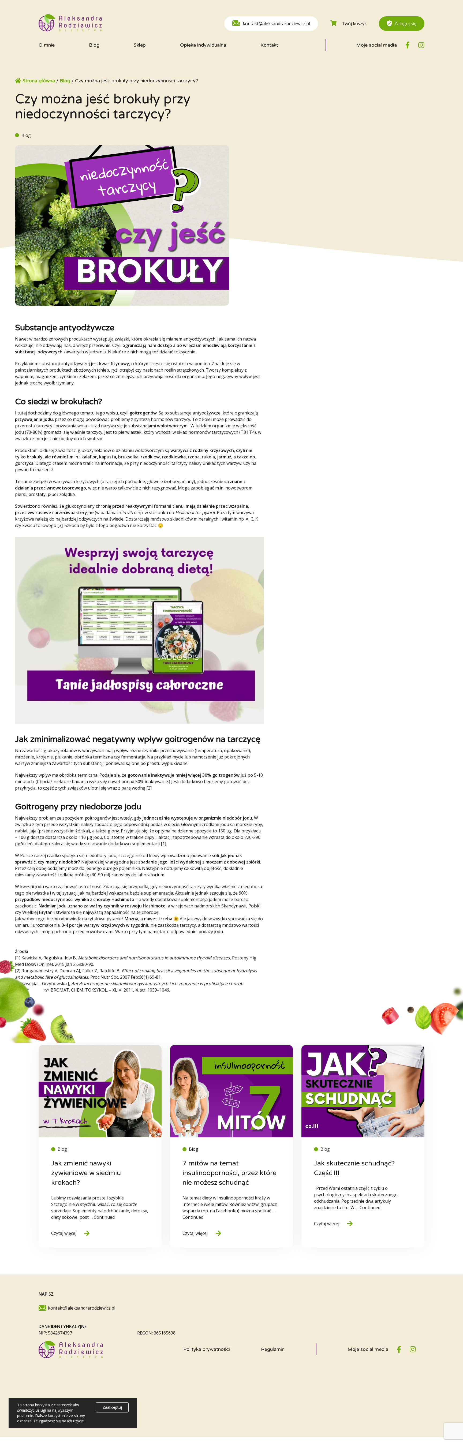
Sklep (140, 45)
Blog (94, 45)
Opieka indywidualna (203, 45)
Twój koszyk (354, 24)
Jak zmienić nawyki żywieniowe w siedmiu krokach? (86, 1173)
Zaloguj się (405, 24)
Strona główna (39, 81)
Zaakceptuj (112, 1407)
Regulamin (273, 1349)
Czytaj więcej (63, 1233)
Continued (104, 1217)
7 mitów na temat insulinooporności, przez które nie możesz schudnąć (229, 1173)
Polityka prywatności (206, 1349)
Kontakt (269, 45)
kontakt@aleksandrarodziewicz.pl (276, 24)
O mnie (47, 45)
